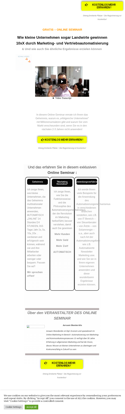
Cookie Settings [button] (13, 407)
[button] (102, 6)
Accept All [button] (31, 407)
